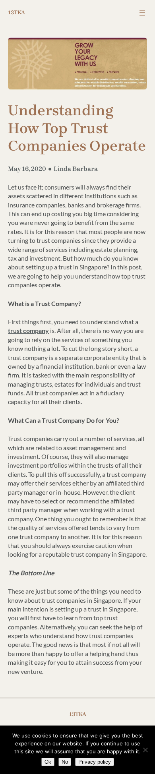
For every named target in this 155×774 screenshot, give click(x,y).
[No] (145, 750)
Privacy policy (94, 762)
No (65, 762)
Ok (48, 762)
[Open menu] (142, 12)
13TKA (16, 12)
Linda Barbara (76, 168)
